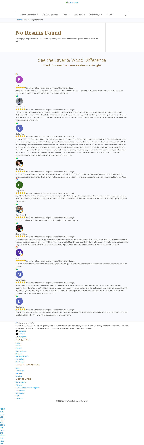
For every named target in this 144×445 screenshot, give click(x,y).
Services (19, 348)
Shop (65, 15)
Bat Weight (20, 362)
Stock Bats (20, 371)
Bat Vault (19, 373)
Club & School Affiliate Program (27, 388)
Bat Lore (19, 354)
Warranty (19, 385)
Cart (17, 396)
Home (19, 20)
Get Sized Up (79, 15)
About (109, 15)
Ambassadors (21, 351)
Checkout (19, 398)
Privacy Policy (21, 382)
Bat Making (94, 15)
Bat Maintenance (22, 356)
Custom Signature (50, 15)
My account (20, 393)
